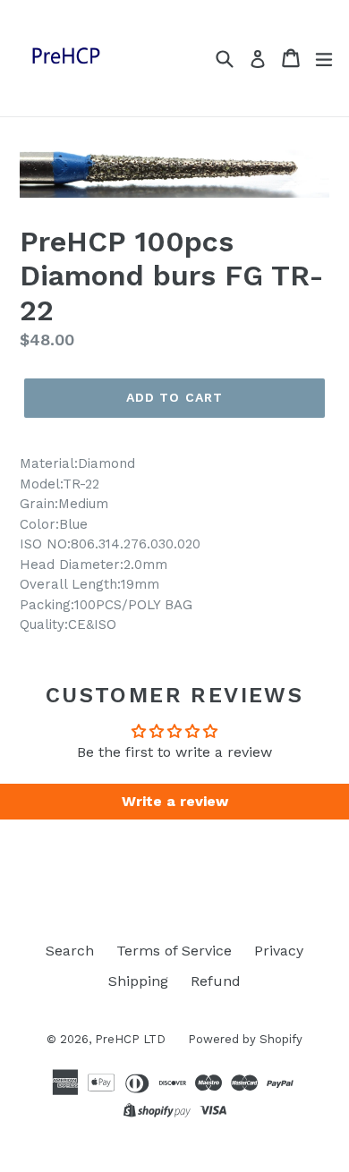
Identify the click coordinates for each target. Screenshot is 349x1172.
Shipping (138, 980)
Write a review (175, 801)
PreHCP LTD (130, 1039)
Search (70, 950)
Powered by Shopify (245, 1039)
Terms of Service (174, 950)
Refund (216, 980)
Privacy (278, 950)
